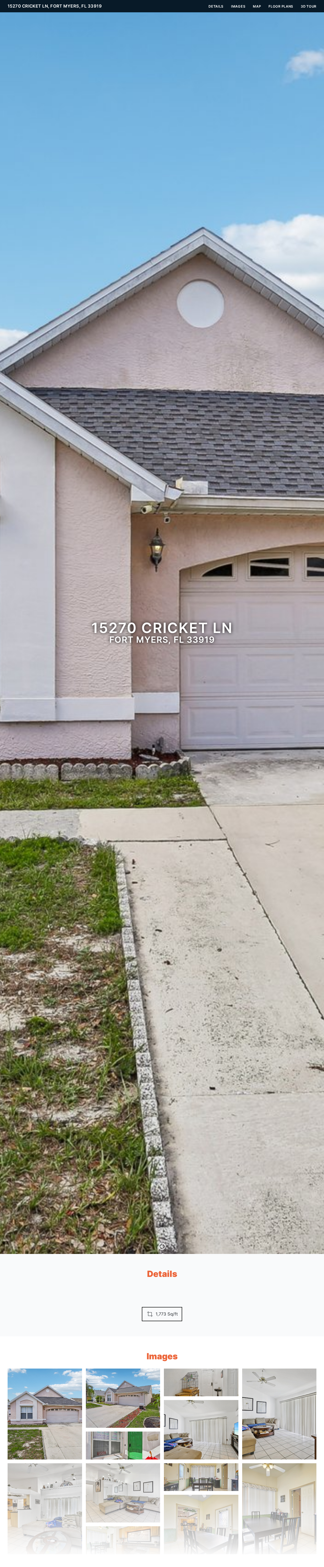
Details (215, 6)
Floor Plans (280, 6)
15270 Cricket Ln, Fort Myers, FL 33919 (55, 6)
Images (238, 6)
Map (257, 6)
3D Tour (308, 6)
